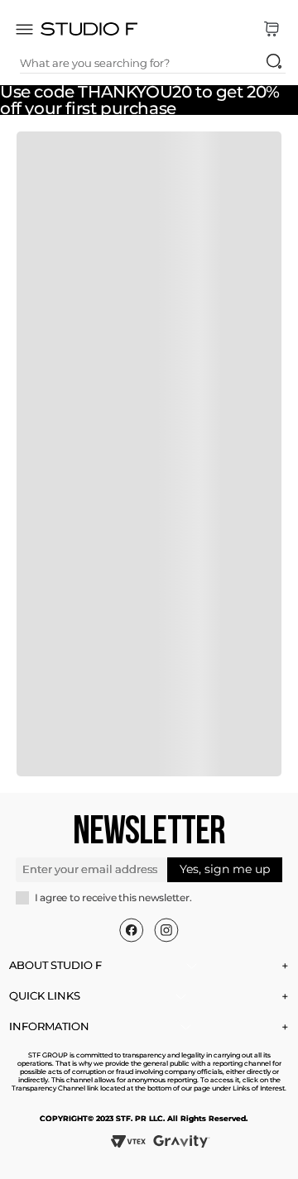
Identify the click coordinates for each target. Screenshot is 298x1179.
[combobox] (153, 63)
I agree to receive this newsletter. (113, 898)
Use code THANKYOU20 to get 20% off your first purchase (140, 100)
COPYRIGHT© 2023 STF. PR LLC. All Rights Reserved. (144, 1118)
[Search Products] (274, 61)
